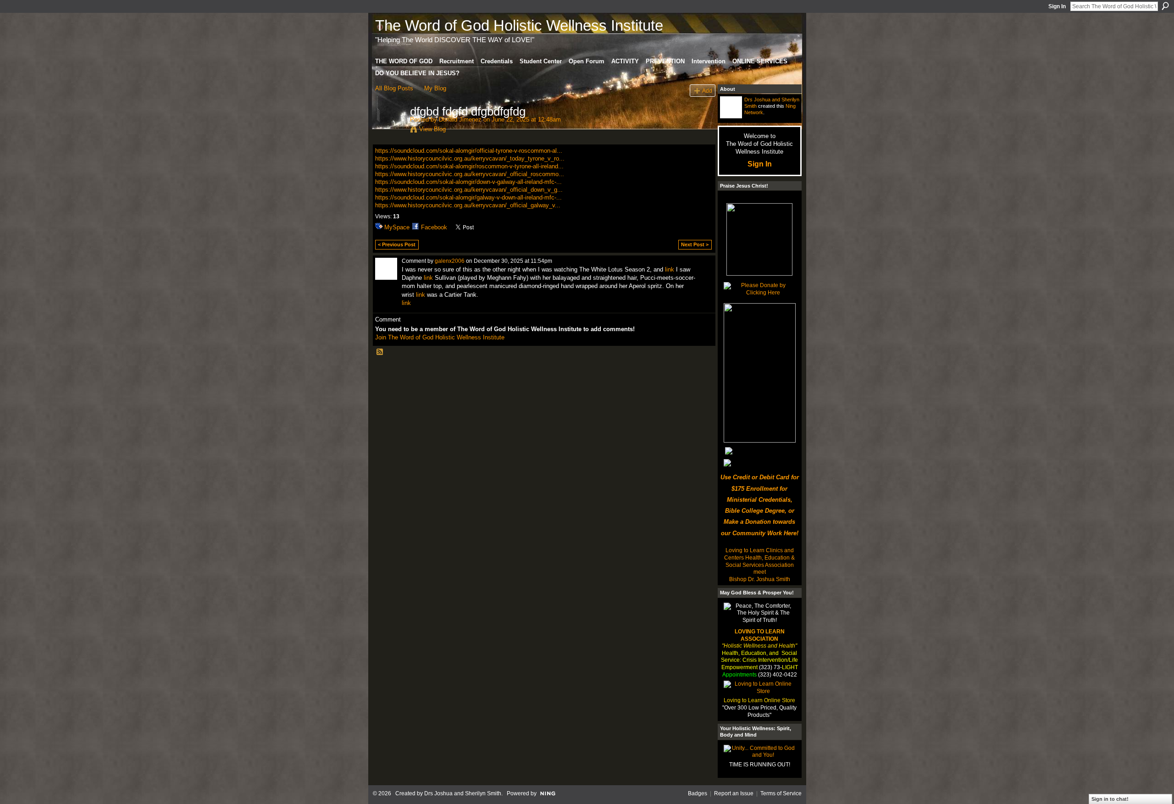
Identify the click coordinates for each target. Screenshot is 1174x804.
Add (707, 91)
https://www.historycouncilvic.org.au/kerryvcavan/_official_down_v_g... (469, 189)
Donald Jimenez (460, 119)
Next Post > (695, 244)
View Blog (432, 129)
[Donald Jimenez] (389, 130)
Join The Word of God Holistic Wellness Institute (439, 337)
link (669, 269)
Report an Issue (733, 793)
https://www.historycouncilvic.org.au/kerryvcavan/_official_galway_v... (467, 205)
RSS (380, 352)
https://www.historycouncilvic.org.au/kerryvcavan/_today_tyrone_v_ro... (470, 158)
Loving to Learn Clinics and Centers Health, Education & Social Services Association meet (759, 561)
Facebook (434, 227)
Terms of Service (781, 793)
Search (1165, 6)
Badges (697, 793)
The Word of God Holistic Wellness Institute (519, 25)
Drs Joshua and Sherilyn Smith (462, 793)
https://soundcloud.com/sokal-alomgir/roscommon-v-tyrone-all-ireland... (469, 166)
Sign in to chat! (1110, 799)
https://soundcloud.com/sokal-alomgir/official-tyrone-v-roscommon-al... (468, 150)
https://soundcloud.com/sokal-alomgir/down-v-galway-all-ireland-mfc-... (468, 181)
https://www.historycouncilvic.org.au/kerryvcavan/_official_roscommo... (469, 174)
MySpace (397, 227)
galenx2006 (450, 261)
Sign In (1057, 6)
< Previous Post (396, 244)
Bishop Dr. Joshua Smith (759, 579)
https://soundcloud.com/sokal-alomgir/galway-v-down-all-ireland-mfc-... (468, 197)
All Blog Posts (394, 88)
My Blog (435, 88)
